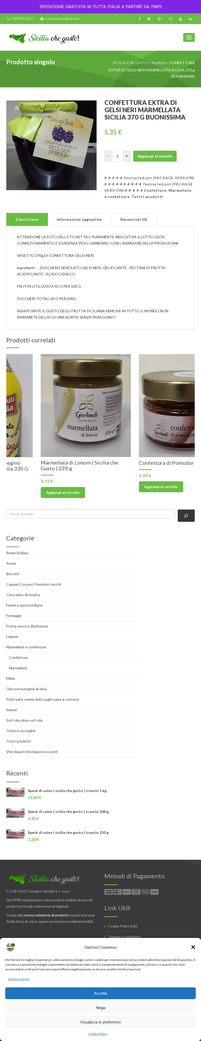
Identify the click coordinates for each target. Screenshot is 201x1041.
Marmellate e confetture (26, 647)
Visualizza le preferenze (100, 1022)
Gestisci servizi (18, 979)
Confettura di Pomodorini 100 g (142, 463)
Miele (10, 678)
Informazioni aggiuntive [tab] (79, 219)
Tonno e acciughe (20, 730)
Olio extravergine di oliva (26, 689)
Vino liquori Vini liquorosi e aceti (32, 751)
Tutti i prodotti (147, 196)
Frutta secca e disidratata (27, 626)
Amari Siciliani (17, 553)
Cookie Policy (97, 1034)
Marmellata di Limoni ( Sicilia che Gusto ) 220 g (45, 465)
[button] (193, 947)
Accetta (100, 993)
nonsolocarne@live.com (62, 19)
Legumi (12, 636)
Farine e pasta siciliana (24, 605)
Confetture (155, 190)
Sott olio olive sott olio (24, 720)
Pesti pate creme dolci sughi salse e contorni (42, 699)
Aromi (11, 563)
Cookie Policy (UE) (122, 926)
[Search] (186, 516)
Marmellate (18, 668)
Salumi (11, 710)
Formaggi (13, 615)
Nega (100, 1007)
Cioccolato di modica (23, 594)
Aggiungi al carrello (154, 156)
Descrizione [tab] (27, 219)
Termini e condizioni (124, 937)
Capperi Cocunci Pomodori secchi (33, 584)
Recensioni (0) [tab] (133, 219)
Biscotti (12, 574)
